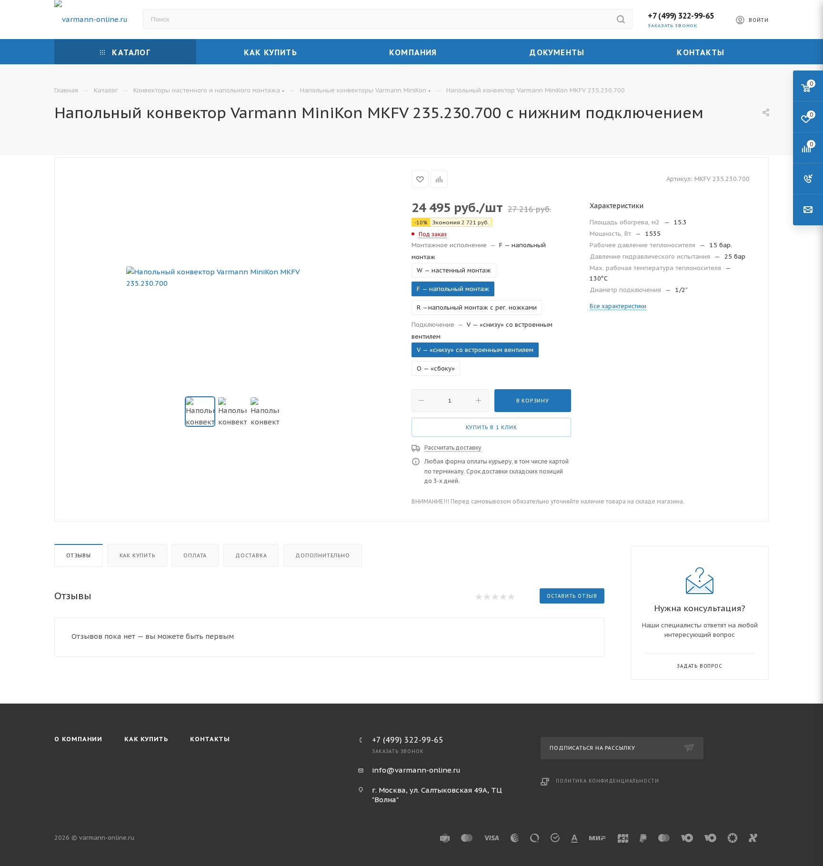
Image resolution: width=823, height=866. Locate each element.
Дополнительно (322, 555)
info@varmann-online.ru (416, 770)
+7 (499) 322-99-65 (681, 15)
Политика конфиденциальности (607, 781)
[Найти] (620, 19)
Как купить (137, 555)
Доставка (251, 555)
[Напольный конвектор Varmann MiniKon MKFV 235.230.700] (233, 278)
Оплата (195, 555)
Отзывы (78, 555)
